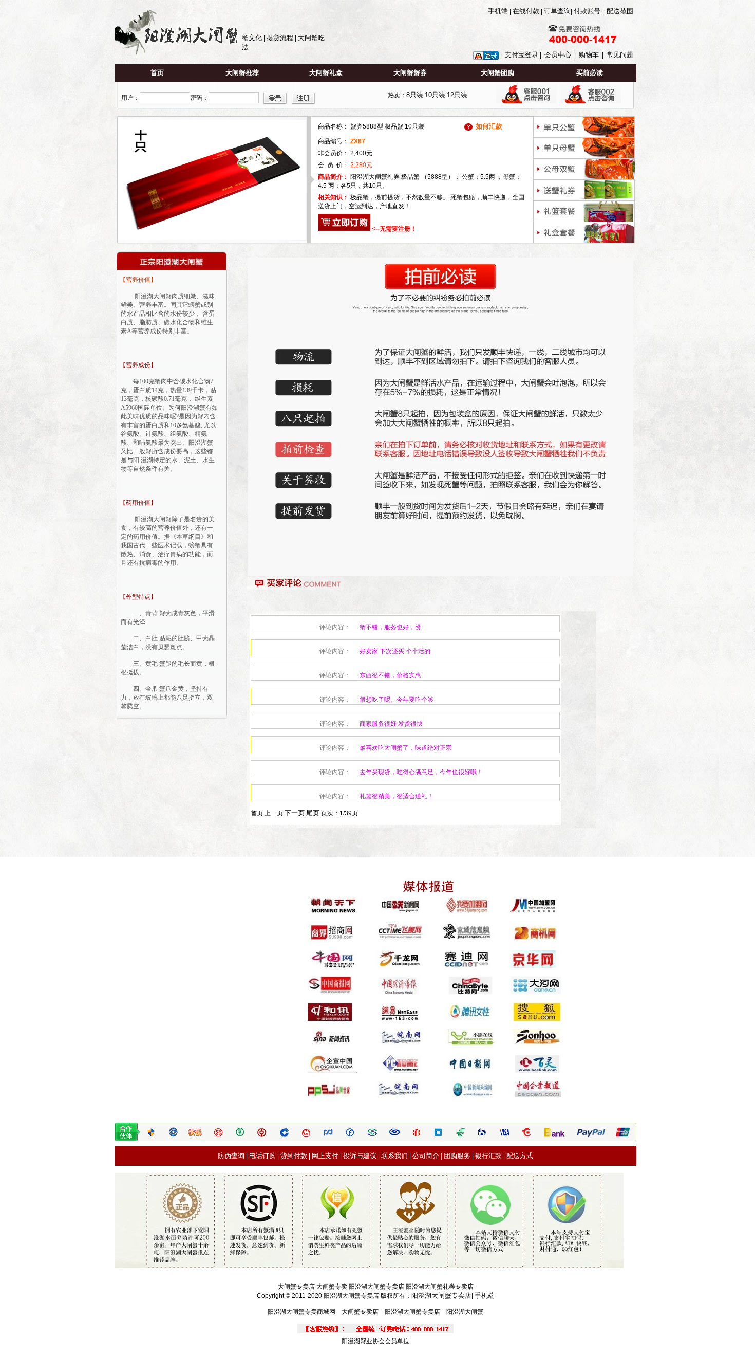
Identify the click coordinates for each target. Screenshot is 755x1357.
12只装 (457, 95)
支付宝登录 (521, 55)
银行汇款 (488, 1156)
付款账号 (587, 11)
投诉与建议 (359, 1156)
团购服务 (457, 1156)
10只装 (435, 95)
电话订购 (262, 1156)
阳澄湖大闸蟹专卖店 (441, 1295)
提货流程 (280, 38)
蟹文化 (252, 38)
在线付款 (526, 11)
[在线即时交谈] (526, 101)
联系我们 (394, 1156)
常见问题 (620, 55)
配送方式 (519, 1156)
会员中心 (557, 55)
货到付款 (293, 1156)
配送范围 (620, 11)
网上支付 (325, 1156)
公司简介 (425, 1156)
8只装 (414, 95)
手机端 (498, 11)
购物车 (589, 55)
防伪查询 (231, 1156)
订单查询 (557, 11)
